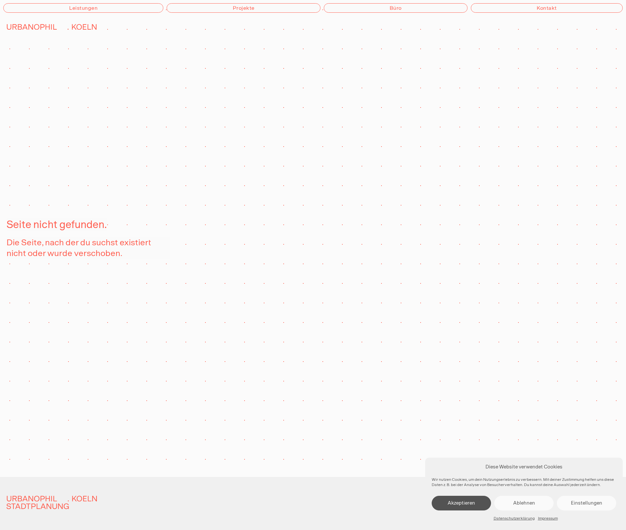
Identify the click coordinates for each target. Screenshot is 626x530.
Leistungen (83, 8)
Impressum (548, 518)
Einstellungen (586, 503)
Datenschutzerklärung (514, 518)
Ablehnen (524, 503)
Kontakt (547, 8)
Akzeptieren (461, 503)
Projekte (244, 8)
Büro (396, 8)
